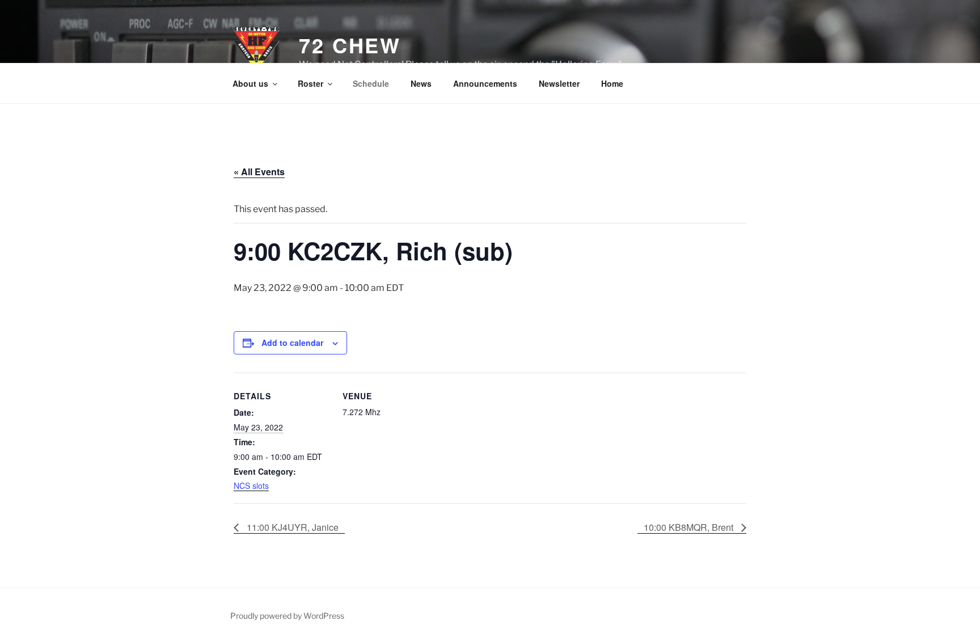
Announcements (485, 83)
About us (250, 83)
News (421, 83)
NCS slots (251, 485)
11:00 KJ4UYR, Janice (291, 527)
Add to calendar (292, 342)
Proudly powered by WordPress (287, 615)
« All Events (259, 171)
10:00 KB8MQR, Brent (690, 527)
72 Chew (350, 45)
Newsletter (559, 83)
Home (612, 83)
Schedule (371, 83)
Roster (310, 83)
